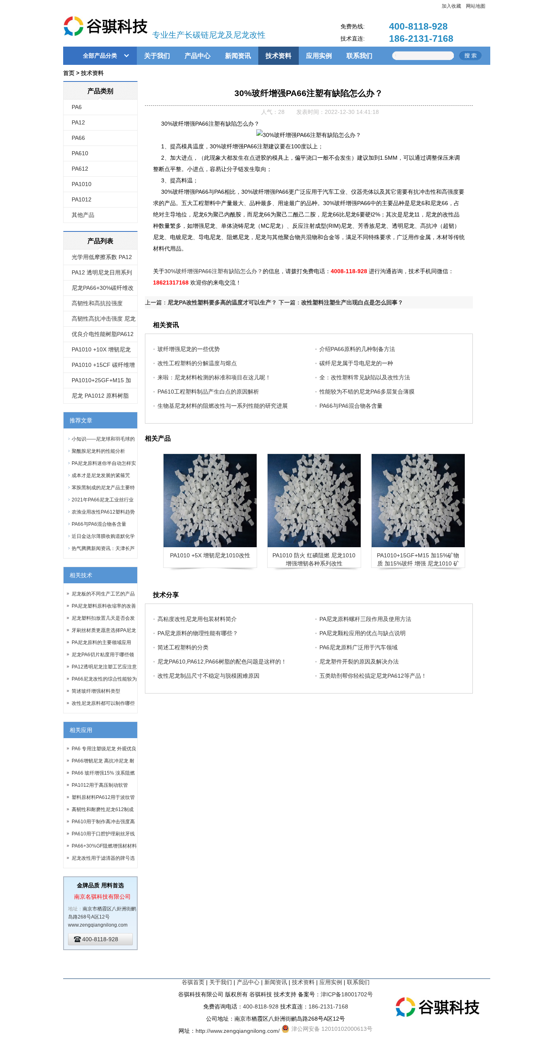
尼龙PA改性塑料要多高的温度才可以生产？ (222, 302)
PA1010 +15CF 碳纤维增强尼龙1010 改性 (103, 367)
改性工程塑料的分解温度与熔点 (197, 363)
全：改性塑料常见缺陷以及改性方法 (364, 377)
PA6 (77, 107)
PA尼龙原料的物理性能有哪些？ (197, 633)
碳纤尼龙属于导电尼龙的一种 (356, 363)
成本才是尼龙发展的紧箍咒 (101, 475)
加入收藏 (451, 6)
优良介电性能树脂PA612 (103, 334)
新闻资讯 (238, 55)
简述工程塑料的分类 (182, 647)
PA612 (80, 168)
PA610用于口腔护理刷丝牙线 (103, 834)
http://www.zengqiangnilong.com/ (238, 1031)
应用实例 (319, 55)
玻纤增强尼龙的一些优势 (188, 349)
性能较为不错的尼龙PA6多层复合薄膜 (367, 391)
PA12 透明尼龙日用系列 (102, 272)
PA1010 (81, 184)
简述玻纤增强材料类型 (96, 691)
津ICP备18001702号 (347, 994)
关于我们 (157, 55)
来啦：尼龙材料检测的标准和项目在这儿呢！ (214, 377)
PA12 (78, 122)
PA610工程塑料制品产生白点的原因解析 (208, 391)
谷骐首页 (193, 982)
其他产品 (83, 215)
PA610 (80, 153)
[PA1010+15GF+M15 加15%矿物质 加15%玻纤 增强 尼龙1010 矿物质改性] (418, 500)
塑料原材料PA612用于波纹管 (103, 797)
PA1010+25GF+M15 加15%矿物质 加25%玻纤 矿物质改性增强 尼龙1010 (104, 382)
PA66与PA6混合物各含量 (99, 524)
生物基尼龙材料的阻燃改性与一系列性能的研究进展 (222, 406)
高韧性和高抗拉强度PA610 (97, 305)
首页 (68, 73)
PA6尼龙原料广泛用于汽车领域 (358, 647)
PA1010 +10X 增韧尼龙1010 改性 (101, 352)
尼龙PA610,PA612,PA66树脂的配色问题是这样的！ (222, 661)
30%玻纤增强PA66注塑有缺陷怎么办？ (213, 271)
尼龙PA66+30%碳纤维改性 (103, 290)
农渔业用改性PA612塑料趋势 (103, 512)
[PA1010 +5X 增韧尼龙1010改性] (210, 500)
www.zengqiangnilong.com (98, 925)
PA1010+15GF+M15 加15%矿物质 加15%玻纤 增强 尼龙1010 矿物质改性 (418, 563)
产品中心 (198, 55)
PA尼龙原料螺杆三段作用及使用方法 (365, 619)
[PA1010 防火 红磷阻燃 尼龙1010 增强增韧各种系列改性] (314, 500)
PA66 (78, 138)
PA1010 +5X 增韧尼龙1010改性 (210, 555)
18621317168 (171, 282)
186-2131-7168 (421, 38)
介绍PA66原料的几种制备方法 (357, 349)
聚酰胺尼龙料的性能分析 (98, 451)
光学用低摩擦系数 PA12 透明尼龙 (102, 259)
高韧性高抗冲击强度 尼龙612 (104, 321)
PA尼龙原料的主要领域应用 (101, 642)
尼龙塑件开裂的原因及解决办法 (359, 661)
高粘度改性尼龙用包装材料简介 (197, 619)
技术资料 (278, 55)
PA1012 (81, 199)
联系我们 (359, 55)
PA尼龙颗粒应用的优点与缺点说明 (362, 633)
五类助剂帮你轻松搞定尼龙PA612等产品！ (373, 675)
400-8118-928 (418, 26)
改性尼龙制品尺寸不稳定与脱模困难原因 (208, 675)
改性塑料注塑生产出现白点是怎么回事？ (352, 302)
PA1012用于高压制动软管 (100, 785)
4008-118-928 (349, 271)
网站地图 (475, 6)
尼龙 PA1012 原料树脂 (100, 395)
